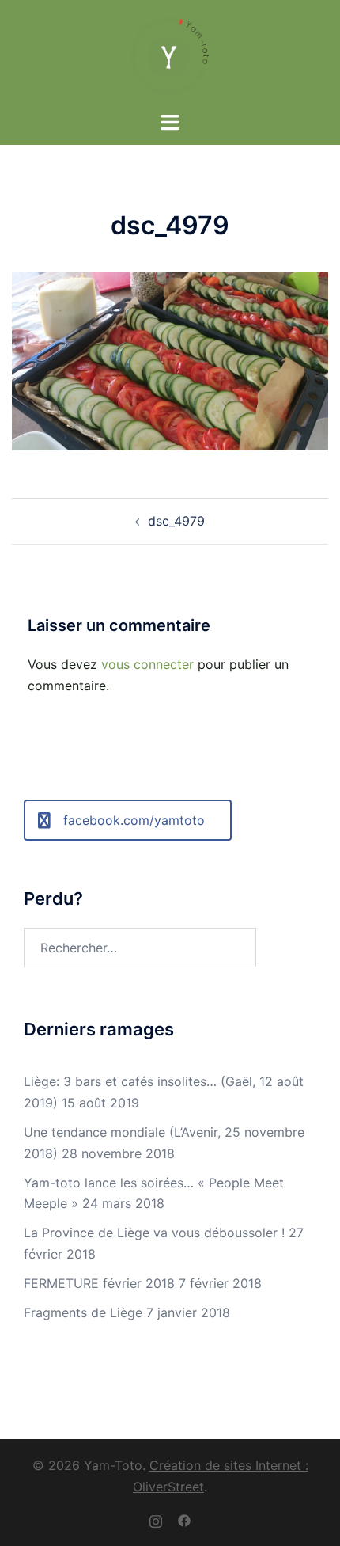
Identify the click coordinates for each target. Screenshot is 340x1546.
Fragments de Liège (83, 1312)
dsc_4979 (176, 521)
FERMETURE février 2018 (99, 1283)
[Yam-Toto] (170, 54)
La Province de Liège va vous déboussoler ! (154, 1232)
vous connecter (147, 664)
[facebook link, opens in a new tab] (184, 1520)
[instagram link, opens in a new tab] (155, 1520)
